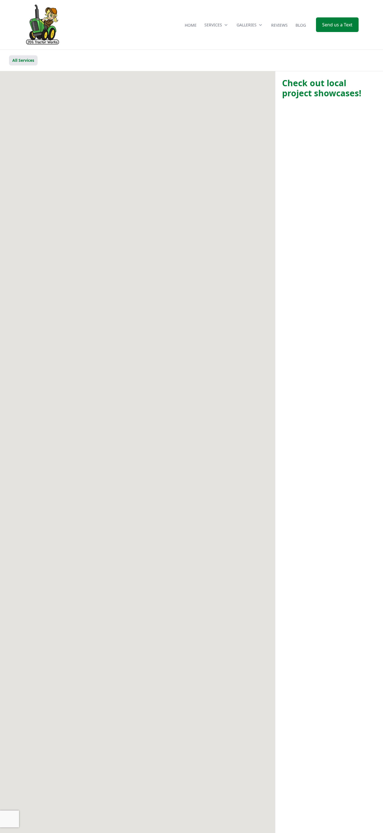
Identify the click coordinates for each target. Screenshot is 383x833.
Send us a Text (337, 25)
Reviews (279, 25)
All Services (23, 60)
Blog (301, 25)
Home (191, 25)
